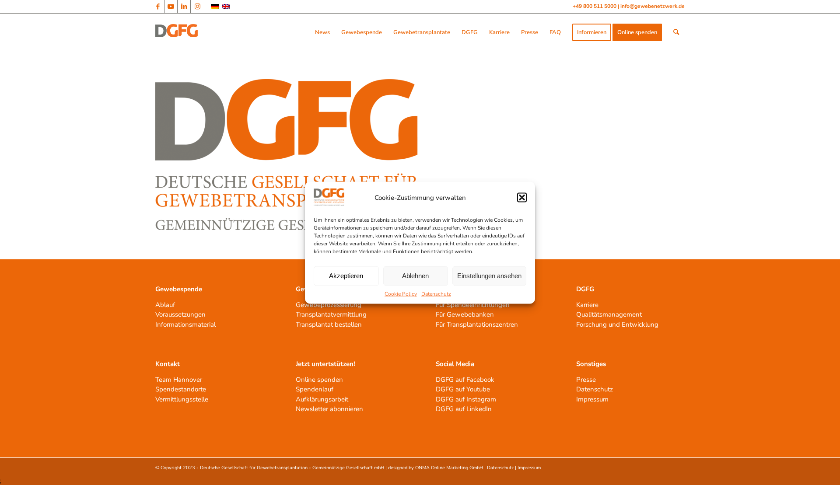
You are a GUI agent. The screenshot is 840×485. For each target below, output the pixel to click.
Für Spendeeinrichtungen (473, 304)
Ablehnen (415, 275)
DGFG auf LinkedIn (464, 409)
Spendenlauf (314, 389)
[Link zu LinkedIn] (184, 6)
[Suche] (676, 32)
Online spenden (319, 379)
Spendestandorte (180, 389)
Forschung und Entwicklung (617, 324)
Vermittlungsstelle (181, 399)
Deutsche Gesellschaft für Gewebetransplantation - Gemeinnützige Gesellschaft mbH (292, 467)
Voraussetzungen (180, 314)
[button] (522, 197)
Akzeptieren (346, 275)
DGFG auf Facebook (465, 379)
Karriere (587, 304)
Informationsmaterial (185, 324)
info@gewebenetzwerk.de (652, 6)
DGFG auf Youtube (463, 389)
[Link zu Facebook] (157, 6)
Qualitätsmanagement (609, 314)
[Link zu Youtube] (170, 6)
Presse (586, 379)
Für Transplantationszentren (477, 324)
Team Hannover (178, 379)
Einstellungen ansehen (489, 275)
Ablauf (165, 304)
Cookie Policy (401, 293)
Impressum (592, 399)
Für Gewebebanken (465, 314)
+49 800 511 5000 (595, 6)
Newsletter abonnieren (329, 409)
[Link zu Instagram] (197, 6)
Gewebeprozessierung (328, 304)
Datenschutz (436, 293)
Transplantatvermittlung (331, 314)
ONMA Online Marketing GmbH (449, 467)
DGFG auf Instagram (466, 399)
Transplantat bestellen (329, 324)
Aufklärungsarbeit (322, 399)
